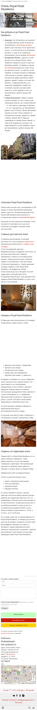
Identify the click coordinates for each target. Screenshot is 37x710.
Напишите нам (5, 633)
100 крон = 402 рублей (25, 690)
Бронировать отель (18, 620)
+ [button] (33, 677)
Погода (9, 690)
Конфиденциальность (26, 700)
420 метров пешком (24, 45)
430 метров (31, 55)
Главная (3, 1)
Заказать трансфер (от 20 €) (18, 625)
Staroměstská (10, 654)
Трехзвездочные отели (20, 1)
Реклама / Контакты (9, 700)
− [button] (33, 680)
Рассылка (18, 702)
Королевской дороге (27, 217)
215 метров (9, 68)
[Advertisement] (18, 180)
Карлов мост (29, 242)
